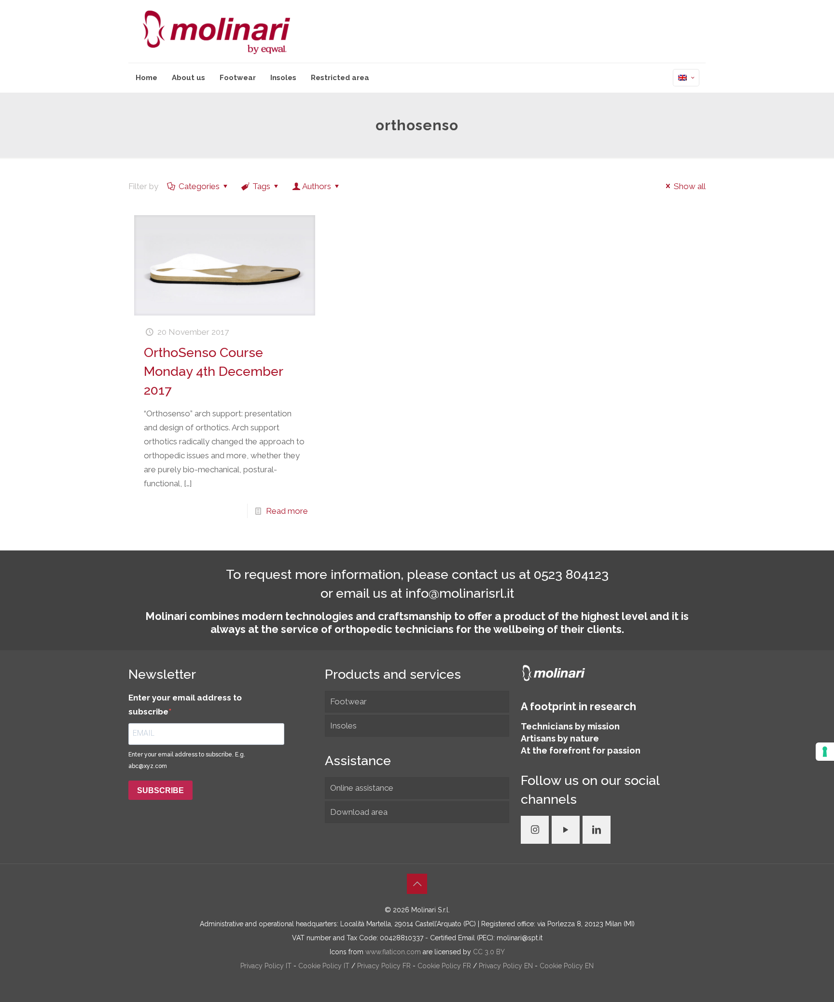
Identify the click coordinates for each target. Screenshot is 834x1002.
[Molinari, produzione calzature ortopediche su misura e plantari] (216, 31)
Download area (359, 812)
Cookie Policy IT (324, 966)
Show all (690, 186)
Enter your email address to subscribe (185, 704)
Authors (316, 186)
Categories (199, 186)
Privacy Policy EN (507, 966)
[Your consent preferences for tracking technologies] (825, 751)
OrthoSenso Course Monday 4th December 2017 (213, 371)
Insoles (343, 725)
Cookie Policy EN (567, 966)
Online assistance (361, 788)
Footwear (348, 701)
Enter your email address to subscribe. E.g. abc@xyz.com (186, 760)
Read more (287, 511)
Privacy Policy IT (266, 966)
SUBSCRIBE (160, 790)
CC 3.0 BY (489, 952)
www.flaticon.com (393, 952)
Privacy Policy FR (385, 966)
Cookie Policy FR (445, 966)
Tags (261, 186)
